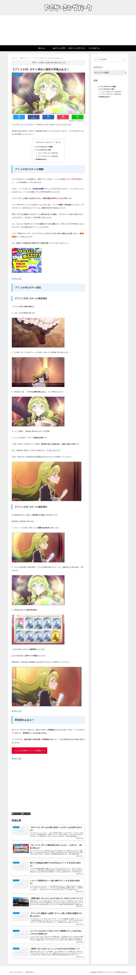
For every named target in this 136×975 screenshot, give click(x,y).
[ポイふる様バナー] (27, 272)
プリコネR (27, 813)
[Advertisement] (68, 30)
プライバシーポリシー (16, 972)
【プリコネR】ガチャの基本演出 (48, 153)
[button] (124, 59)
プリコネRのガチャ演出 (43, 150)
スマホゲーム (17, 813)
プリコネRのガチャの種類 (44, 147)
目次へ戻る (17, 279)
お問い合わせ (30, 972)
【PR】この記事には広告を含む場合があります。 (49, 62)
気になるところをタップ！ (45, 142)
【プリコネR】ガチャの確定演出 (48, 156)
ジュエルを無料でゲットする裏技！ (28, 751)
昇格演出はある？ (41, 159)
